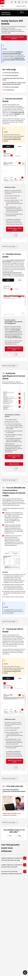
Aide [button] (2, 6)
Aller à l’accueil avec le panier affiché (15, 2)
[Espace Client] (22, 2)
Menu (26, 2)
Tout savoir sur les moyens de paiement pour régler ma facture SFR (11, 872)
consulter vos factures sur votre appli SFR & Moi (12, 52)
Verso (19, 146)
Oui (10, 836)
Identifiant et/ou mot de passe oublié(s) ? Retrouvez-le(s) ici (13, 59)
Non (20, 836)
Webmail (19, 2)
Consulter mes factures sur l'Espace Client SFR (14, 37)
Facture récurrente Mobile (10, 73)
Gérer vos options (14, 464)
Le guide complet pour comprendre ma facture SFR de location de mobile (12, 859)
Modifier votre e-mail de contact (14, 229)
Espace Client (22, 2)
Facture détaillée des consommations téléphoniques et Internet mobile (14, 83)
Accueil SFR (2, 2)
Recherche (12, 2)
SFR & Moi (17, 114)
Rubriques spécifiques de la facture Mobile (13, 79)
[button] (22, 180)
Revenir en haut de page (8, 246)
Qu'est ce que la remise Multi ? (14, 456)
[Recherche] (12, 2)
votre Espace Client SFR (17, 112)
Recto (8, 146)
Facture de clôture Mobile (10, 87)
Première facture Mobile (10, 75)
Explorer (22, 12)
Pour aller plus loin (8, 90)
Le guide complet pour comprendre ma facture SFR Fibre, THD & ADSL (12, 866)
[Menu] (26, 2)
